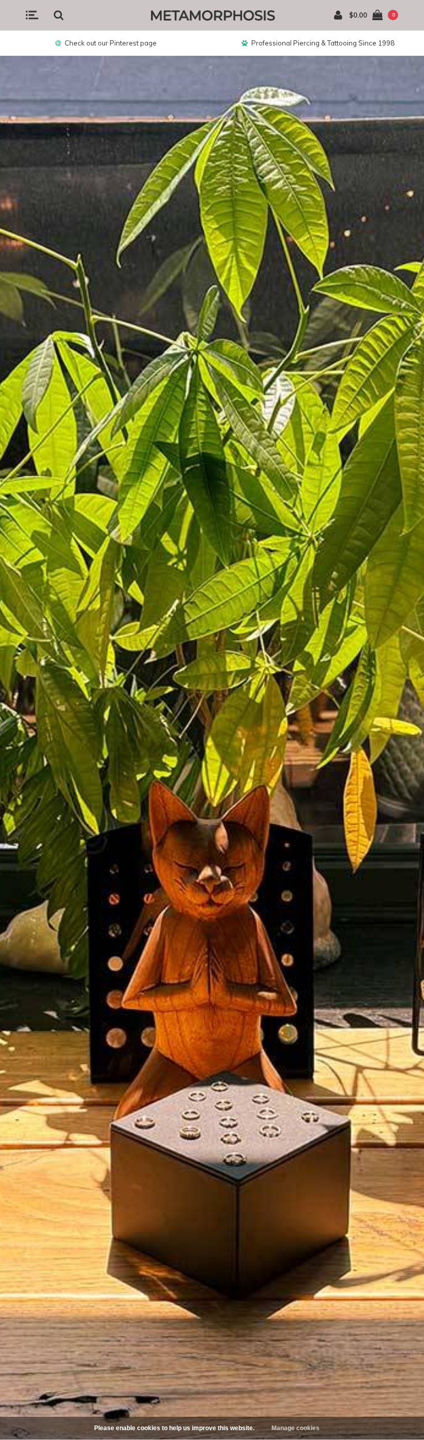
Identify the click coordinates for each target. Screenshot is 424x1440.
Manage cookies (295, 1428)
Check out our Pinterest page (111, 43)
